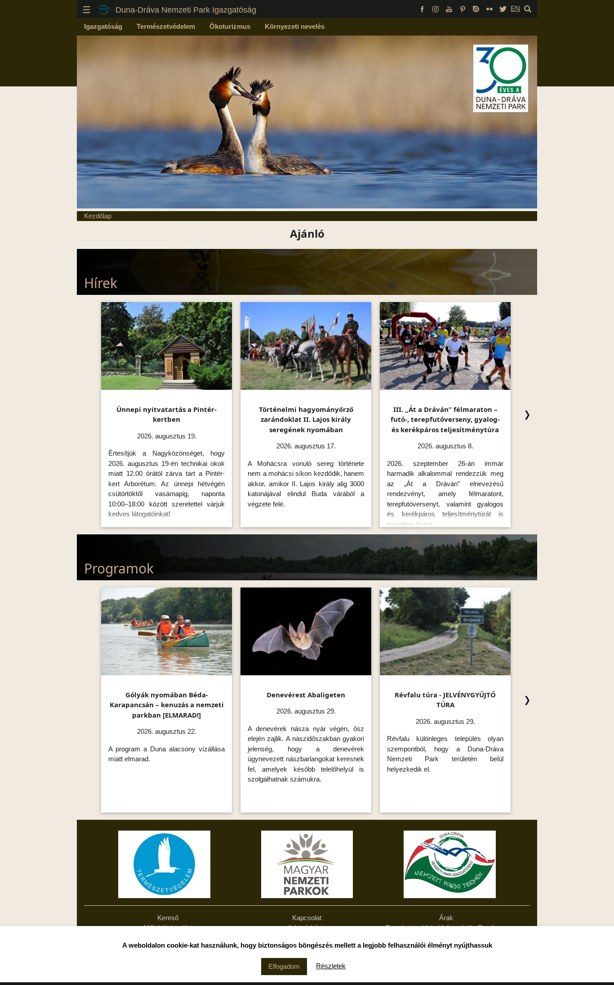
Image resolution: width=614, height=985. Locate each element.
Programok (119, 568)
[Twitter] (503, 8)
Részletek (331, 966)
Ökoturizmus (229, 26)
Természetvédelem (166, 26)
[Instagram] (435, 8)
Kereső (167, 918)
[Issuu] (476, 8)
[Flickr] (489, 8)
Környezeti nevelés (295, 26)
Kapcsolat (306, 918)
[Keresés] (528, 8)
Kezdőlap (97, 216)
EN (515, 8)
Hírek (100, 283)
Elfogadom (284, 966)
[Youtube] (449, 8)
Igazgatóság (103, 26)
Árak (446, 918)
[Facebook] (422, 8)
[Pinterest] (462, 8)
